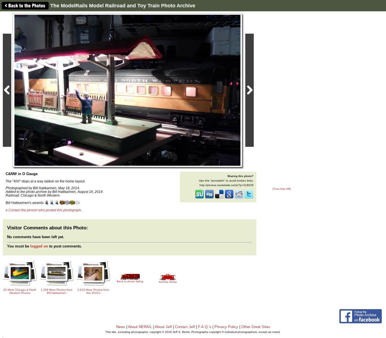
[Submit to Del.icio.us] (219, 198)
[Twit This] (248, 198)
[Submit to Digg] (209, 198)
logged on (39, 246)
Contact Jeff (185, 327)
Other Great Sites (255, 327)
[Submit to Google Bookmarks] (229, 198)
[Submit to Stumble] (199, 198)
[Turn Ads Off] (282, 188)
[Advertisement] (281, 99)
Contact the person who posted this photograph (44, 210)
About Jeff (163, 327)
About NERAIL (140, 327)
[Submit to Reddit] (239, 198)
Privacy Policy (226, 327)
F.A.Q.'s (204, 327)
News (120, 327)
